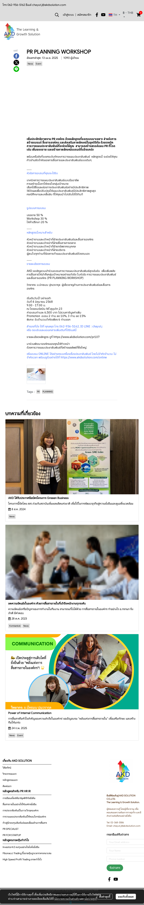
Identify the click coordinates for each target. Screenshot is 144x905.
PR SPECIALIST (10, 829)
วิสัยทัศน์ (7, 767)
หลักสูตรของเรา (10, 780)
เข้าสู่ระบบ (68, 15)
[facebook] (97, 15)
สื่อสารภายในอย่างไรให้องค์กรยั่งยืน (20, 804)
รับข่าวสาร (115, 868)
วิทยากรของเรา (10, 773)
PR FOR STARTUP (12, 835)
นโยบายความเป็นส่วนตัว (66, 898)
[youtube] (103, 15)
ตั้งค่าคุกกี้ (104, 896)
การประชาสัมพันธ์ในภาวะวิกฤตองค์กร (20, 810)
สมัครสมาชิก (84, 15)
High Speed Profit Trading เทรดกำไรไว (22, 859)
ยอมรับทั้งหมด (126, 896)
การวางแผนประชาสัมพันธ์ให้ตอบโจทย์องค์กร (24, 816)
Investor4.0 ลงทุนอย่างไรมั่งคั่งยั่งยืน (21, 847)
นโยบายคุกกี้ (90, 898)
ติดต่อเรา (7, 786)
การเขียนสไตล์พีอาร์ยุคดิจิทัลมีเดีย (19, 798)
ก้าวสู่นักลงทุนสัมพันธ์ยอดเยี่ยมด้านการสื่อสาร (25, 822)
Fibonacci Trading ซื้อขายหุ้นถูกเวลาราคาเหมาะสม (27, 853)
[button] (57, 15)
